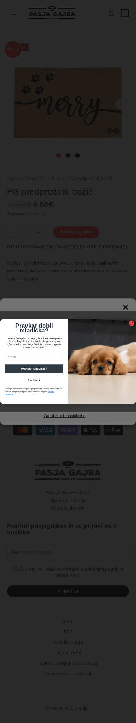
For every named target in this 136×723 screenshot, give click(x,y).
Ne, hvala (34, 380)
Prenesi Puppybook (34, 368)
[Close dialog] (131, 323)
